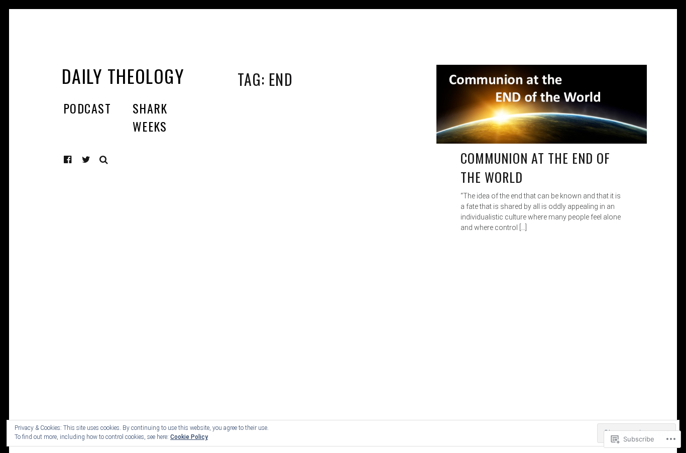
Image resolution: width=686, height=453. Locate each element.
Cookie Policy (189, 436)
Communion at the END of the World (536, 167)
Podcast (87, 108)
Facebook (75, 159)
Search (104, 159)
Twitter (86, 159)
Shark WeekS (150, 117)
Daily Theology (123, 75)
